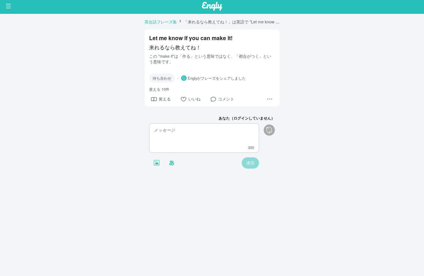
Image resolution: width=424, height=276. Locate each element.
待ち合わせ (162, 78)
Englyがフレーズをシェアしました (217, 78)
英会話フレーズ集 (161, 21)
